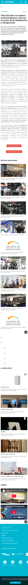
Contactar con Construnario (10, 530)
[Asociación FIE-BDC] (6, 554)
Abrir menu (3, 2)
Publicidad (5, 533)
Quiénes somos (6, 527)
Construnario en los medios (9, 543)
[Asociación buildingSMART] (17, 554)
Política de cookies (23, 579)
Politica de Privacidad (8, 540)
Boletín (4, 535)
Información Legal (7, 538)
